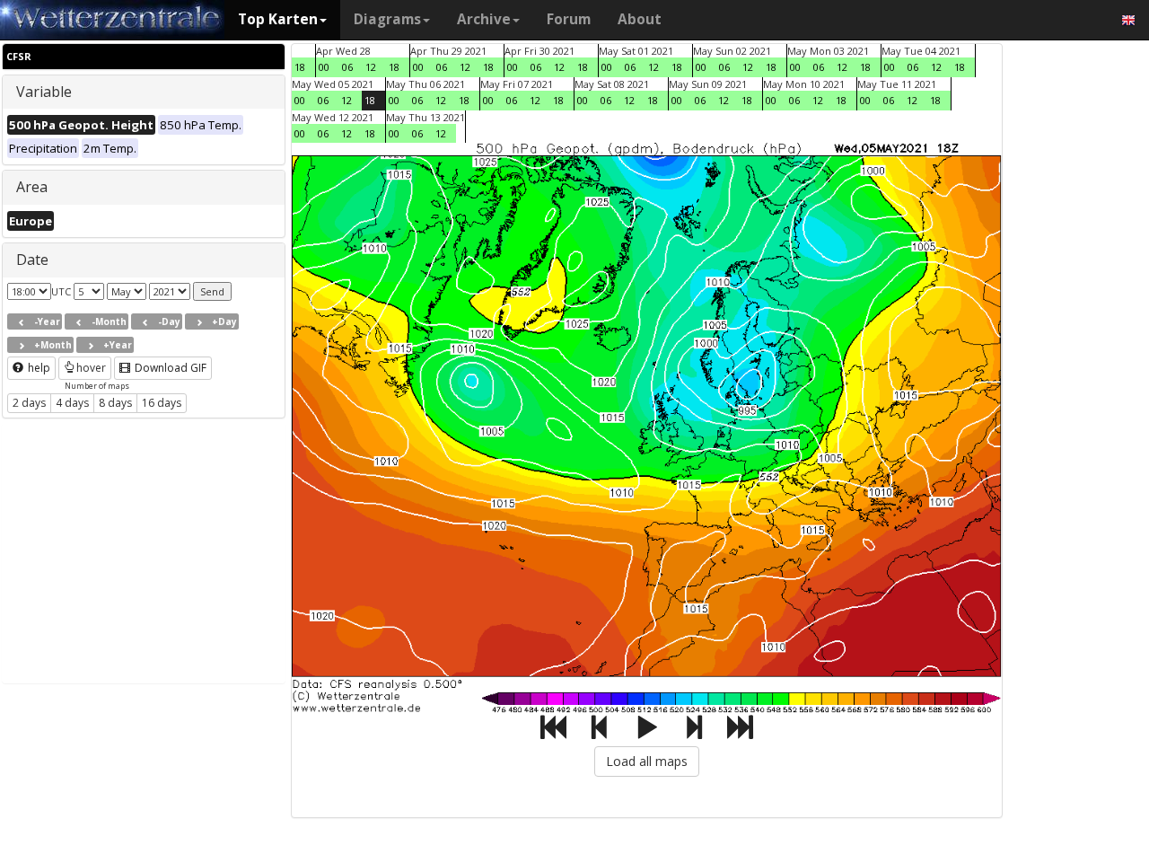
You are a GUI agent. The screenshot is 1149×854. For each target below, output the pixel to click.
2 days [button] (29, 402)
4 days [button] (72, 402)
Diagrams (387, 19)
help (37, 367)
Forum (569, 19)
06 (347, 67)
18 (299, 67)
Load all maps (647, 761)
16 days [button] (161, 402)
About (640, 19)
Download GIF (169, 367)
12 (370, 67)
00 (324, 67)
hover (91, 367)
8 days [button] (115, 402)
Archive (484, 19)
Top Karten (278, 19)
